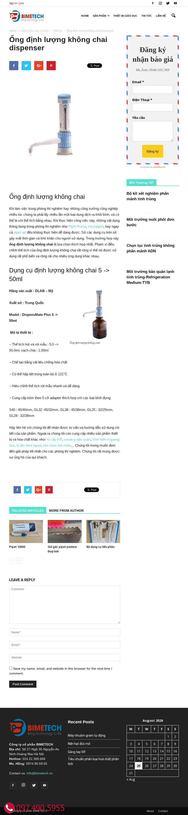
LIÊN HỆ (161, 15)
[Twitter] (167, 3)
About (150, 811)
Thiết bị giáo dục (125, 15)
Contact (163, 811)
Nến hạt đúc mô (79, 744)
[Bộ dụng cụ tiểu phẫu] (103, 531)
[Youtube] (175, 3)
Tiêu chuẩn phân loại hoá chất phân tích (93, 761)
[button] (173, 15)
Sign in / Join (16, 3)
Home (85, 15)
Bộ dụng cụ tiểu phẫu (100, 547)
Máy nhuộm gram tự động (86, 735)
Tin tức (146, 15)
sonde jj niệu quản (77, 439)
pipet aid (20, 232)
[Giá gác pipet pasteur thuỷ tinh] (64, 531)
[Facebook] (152, 3)
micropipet (95, 226)
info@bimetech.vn (40, 773)
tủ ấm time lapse (29, 445)
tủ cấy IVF (54, 439)
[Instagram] (160, 3)
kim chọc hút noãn (57, 445)
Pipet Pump (77, 226)
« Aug (131, 779)
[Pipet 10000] (26, 531)
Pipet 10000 (17, 547)
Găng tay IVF (77, 752)
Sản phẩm (99, 15)
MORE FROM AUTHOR (66, 510)
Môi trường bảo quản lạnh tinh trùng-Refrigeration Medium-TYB (150, 277)
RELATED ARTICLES (28, 510)
